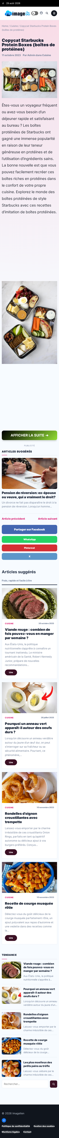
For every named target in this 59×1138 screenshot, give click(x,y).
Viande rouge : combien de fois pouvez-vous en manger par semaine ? (29, 634)
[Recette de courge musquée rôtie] (29, 877)
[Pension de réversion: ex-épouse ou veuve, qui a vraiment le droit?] (29, 473)
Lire (11, 672)
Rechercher (53, 1084)
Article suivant (47, 518)
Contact (27, 1132)
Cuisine (14, 26)
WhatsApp (29, 539)
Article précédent (13, 518)
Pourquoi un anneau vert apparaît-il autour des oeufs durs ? (28, 728)
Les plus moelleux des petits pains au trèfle (37, 1064)
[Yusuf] (41, 12)
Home (5, 26)
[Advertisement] (29, 247)
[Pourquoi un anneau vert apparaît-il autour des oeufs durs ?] (29, 697)
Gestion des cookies (44, 1126)
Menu (54, 13)
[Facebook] (3, 3)
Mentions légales (11, 1132)
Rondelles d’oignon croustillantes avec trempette (21, 818)
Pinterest (29, 547)
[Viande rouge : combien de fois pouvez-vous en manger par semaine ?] (29, 603)
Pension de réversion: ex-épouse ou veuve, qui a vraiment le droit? (29, 495)
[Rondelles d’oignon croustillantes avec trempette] (29, 787)
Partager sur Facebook (29, 529)
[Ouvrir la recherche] (46, 13)
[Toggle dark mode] (34, 13)
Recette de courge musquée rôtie (35, 1041)
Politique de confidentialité (16, 1126)
